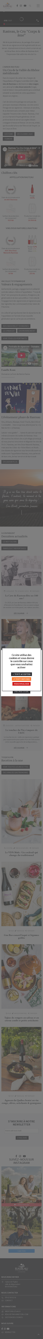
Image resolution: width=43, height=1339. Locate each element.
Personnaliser (21, 684)
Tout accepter (22, 674)
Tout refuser (22, 679)
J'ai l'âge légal (21, 691)
